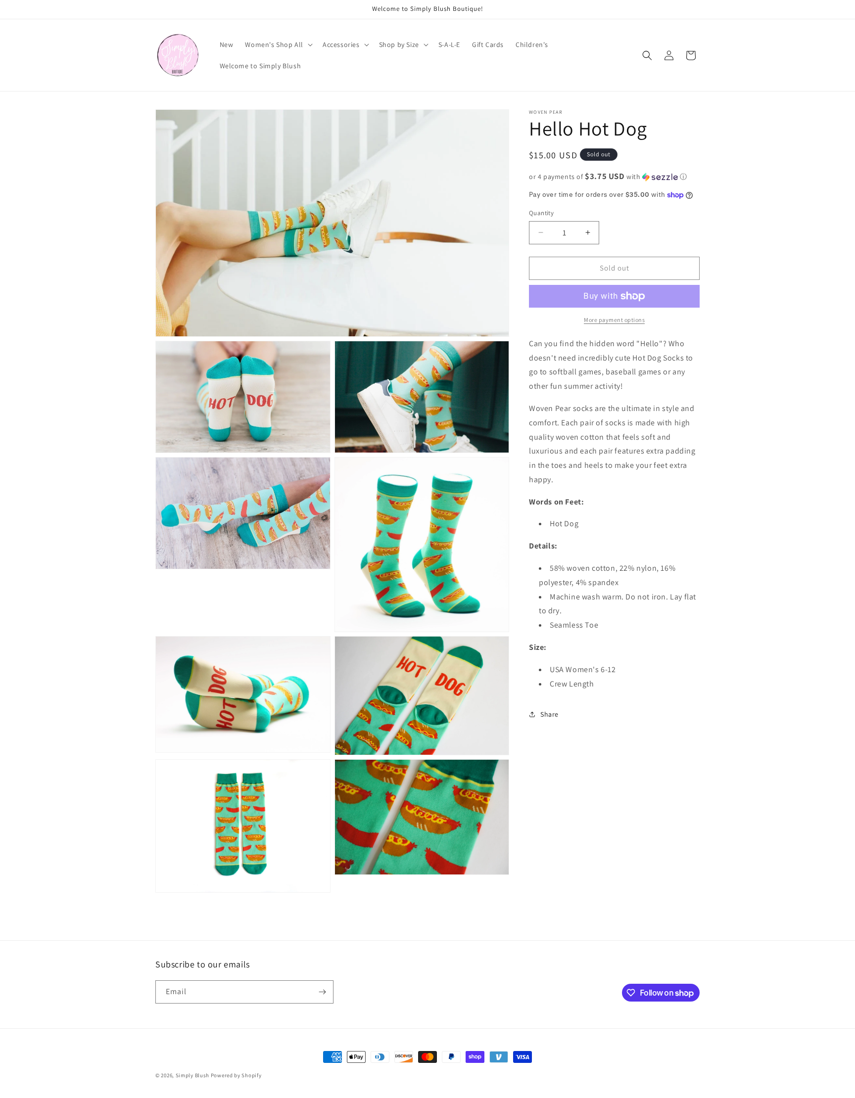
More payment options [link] (614, 319)
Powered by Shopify (236, 1075)
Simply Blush (192, 1075)
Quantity (541, 213)
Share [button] (549, 714)
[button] (278, 44)
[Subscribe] (322, 992)
